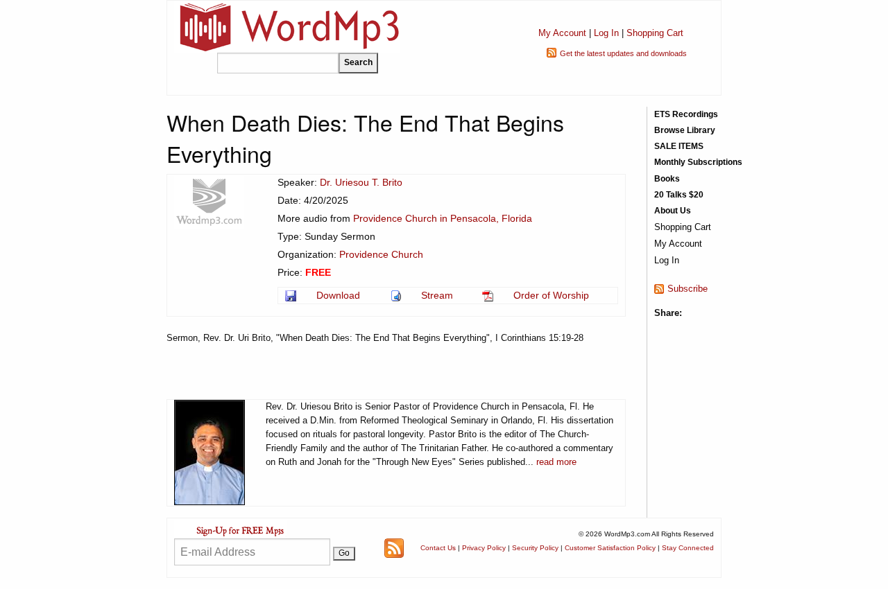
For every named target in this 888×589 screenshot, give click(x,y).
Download (338, 295)
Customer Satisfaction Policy (610, 548)
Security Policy (535, 548)
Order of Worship (551, 295)
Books (667, 179)
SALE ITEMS (678, 146)
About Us (672, 211)
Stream (437, 295)
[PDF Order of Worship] (488, 295)
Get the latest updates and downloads (623, 53)
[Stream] (397, 295)
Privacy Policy (484, 548)
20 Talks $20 (678, 195)
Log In (606, 33)
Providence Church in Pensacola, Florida (442, 218)
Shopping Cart (654, 33)
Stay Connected (688, 548)
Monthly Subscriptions (698, 162)
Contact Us (438, 548)
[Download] (291, 295)
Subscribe (687, 288)
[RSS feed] (394, 547)
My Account (562, 33)
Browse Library (684, 130)
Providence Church (381, 254)
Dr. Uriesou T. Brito (361, 182)
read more (556, 462)
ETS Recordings (686, 114)
